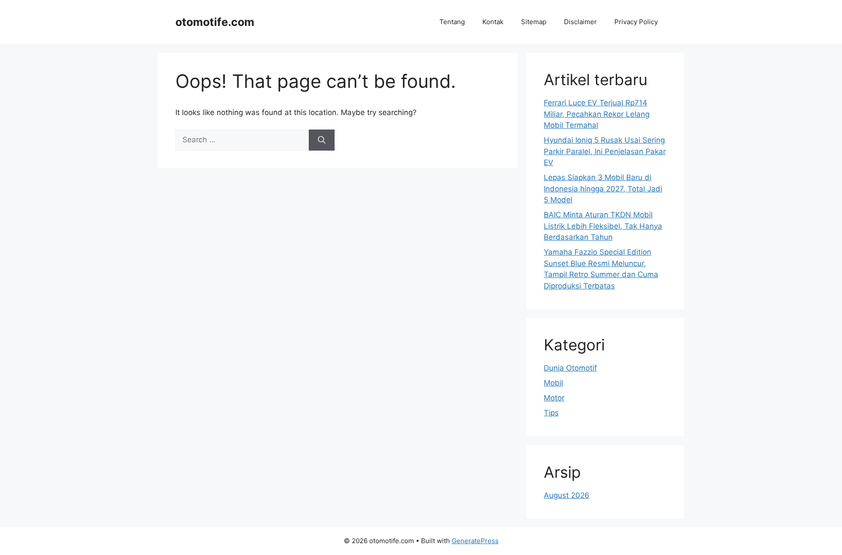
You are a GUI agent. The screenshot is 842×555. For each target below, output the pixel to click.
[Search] (322, 140)
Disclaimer (580, 22)
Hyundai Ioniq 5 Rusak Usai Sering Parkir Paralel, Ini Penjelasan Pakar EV (605, 151)
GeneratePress (475, 541)
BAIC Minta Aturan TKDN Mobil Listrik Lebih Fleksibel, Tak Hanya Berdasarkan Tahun (603, 225)
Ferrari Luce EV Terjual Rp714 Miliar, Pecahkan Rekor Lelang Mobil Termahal (596, 114)
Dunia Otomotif (570, 368)
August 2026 (566, 495)
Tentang (452, 22)
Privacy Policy (636, 22)
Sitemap (533, 22)
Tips (551, 412)
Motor (554, 397)
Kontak (492, 22)
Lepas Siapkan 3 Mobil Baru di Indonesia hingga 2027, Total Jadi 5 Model (603, 188)
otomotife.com (214, 22)
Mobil (553, 382)
